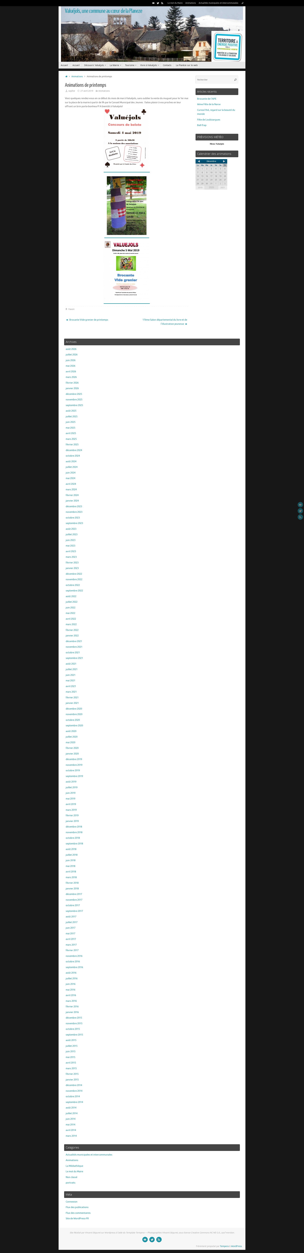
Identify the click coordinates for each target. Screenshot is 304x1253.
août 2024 (71, 461)
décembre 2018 (74, 826)
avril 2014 (71, 1130)
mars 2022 (71, 624)
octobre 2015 (73, 1029)
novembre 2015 (74, 1023)
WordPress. (236, 1246)
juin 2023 (70, 540)
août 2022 (71, 596)
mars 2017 (71, 944)
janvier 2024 (72, 500)
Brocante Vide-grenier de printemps (88, 319)
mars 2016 (71, 1001)
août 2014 (71, 1107)
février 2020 (72, 748)
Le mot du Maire (175, 3)
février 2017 (72, 950)
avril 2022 (71, 618)
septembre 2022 (74, 590)
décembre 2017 (74, 894)
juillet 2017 (71, 922)
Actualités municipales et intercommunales (218, 3)
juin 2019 (70, 793)
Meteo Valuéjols (217, 144)
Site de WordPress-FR (77, 1218)
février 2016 (72, 1006)
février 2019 (72, 815)
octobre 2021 (73, 652)
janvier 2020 (72, 753)
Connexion (71, 1201)
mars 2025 (71, 439)
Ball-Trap (201, 125)
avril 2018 (71, 871)
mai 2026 (70, 365)
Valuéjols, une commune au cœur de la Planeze (103, 11)
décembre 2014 (74, 1085)
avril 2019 (71, 804)
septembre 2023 (74, 523)
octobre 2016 (73, 961)
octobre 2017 (73, 905)
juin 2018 (70, 860)
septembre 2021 (74, 658)
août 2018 (71, 849)
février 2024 (72, 495)
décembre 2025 (74, 394)
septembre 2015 (74, 1034)
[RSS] (162, 3)
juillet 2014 (71, 1113)
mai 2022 (70, 613)
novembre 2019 (74, 765)
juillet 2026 (71, 354)
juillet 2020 (71, 736)
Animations (190, 3)
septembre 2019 (74, 776)
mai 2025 (70, 427)
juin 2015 (70, 1051)
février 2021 (72, 697)
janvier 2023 (72, 568)
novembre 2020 (74, 714)
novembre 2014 (74, 1090)
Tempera (224, 1246)
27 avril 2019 (86, 91)
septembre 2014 (74, 1102)
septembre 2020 (74, 725)
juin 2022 (70, 607)
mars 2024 (71, 489)
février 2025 (72, 444)
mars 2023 (71, 557)
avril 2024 (71, 484)
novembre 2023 (74, 512)
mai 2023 (70, 545)
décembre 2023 (74, 506)
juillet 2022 (71, 601)
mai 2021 (70, 680)
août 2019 (71, 781)
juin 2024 (70, 472)
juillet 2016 (71, 978)
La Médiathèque (74, 1166)
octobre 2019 (73, 770)
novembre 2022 (74, 579)
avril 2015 (71, 1062)
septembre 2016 (74, 967)
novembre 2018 (74, 832)
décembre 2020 (74, 708)
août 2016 (71, 972)
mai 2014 (70, 1124)
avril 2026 (71, 371)
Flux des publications (77, 1207)
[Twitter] (158, 3)
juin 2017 (70, 927)
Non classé (71, 1177)
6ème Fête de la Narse (209, 104)
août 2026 (71, 349)
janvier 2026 (72, 388)
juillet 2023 (71, 534)
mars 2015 (71, 1068)
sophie (71, 91)
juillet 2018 (71, 854)
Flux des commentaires (78, 1213)
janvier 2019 (72, 821)
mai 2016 (70, 989)
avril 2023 (71, 551)
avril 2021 (71, 686)
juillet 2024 (71, 467)
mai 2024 (70, 478)
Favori (71, 309)
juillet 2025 (71, 416)
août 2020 (71, 731)
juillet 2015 (71, 1046)
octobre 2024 (73, 455)
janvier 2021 (72, 703)
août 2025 (71, 410)
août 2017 (71, 916)
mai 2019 (70, 798)
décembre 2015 (74, 1017)
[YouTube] (153, 3)
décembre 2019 (74, 759)
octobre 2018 (73, 838)
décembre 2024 (74, 450)
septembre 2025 (74, 405)
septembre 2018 (74, 843)
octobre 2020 (73, 720)
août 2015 (71, 1040)
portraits (70, 1182)
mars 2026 (71, 377)
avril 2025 (71, 433)
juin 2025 (70, 422)
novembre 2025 (74, 399)
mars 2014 (71, 1135)
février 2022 (72, 630)
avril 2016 (71, 995)
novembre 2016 (74, 956)
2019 (200, 187)
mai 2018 (70, 866)
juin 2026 (70, 360)
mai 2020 (70, 742)
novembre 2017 (74, 899)
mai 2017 (70, 933)
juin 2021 (70, 675)
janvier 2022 (72, 635)
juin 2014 (70, 1118)
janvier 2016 (72, 1012)
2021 (222, 187)
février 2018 (72, 882)
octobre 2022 (73, 585)
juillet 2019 (71, 787)
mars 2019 (71, 809)
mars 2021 (71, 691)
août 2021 (71, 663)
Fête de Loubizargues (208, 119)
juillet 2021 (71, 669)
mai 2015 (70, 1057)
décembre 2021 (74, 641)
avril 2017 (71, 939)
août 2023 (71, 528)
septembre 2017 (74, 911)
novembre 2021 (74, 646)
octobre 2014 (73, 1096)
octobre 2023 (73, 517)
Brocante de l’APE (206, 98)
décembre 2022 (74, 573)
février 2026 (72, 382)
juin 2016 (70, 984)
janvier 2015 (72, 1079)
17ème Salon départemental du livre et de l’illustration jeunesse (164, 321)
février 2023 (72, 562)
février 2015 (72, 1074)
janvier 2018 (72, 888)
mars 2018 (71, 877)
